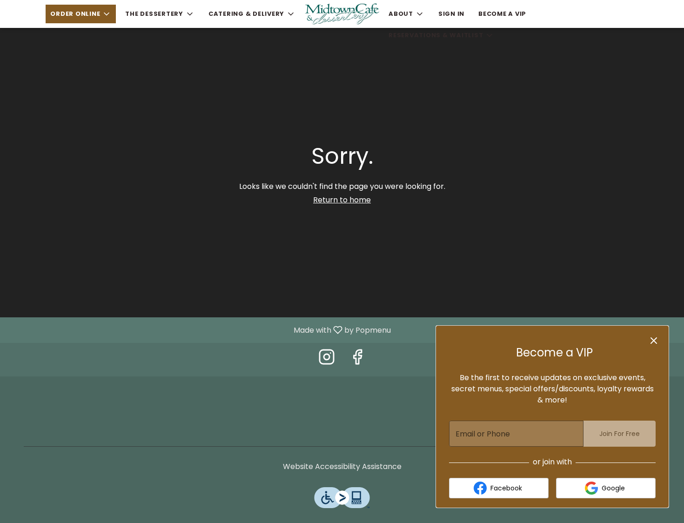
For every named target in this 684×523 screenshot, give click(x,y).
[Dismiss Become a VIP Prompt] (654, 340)
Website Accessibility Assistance (342, 467)
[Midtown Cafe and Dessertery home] (342, 14)
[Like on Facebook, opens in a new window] (357, 359)
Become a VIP (502, 13)
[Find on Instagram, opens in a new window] (326, 359)
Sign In (451, 13)
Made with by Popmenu (199, 329)
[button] (81, 14)
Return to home (342, 199)
